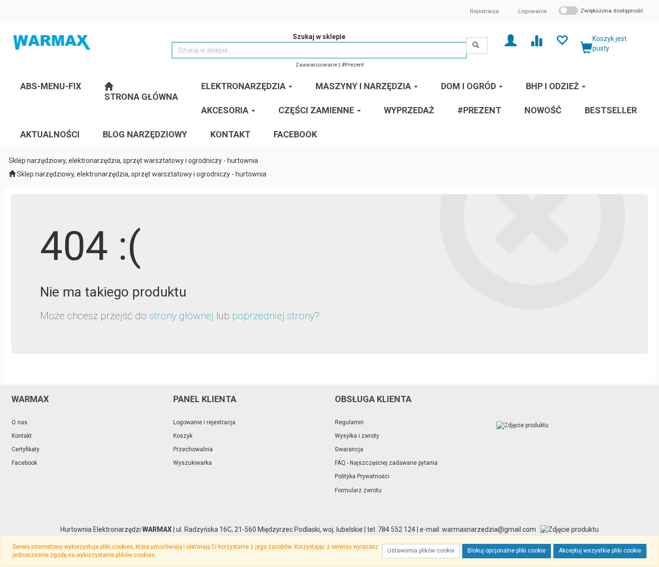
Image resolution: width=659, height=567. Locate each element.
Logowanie (532, 11)
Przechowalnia (193, 449)
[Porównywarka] (536, 39)
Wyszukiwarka (192, 462)
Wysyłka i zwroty (357, 435)
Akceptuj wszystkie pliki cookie (600, 550)
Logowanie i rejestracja (204, 422)
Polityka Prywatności (362, 476)
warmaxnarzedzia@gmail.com (489, 529)
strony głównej (181, 316)
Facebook (24, 462)
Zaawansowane (316, 64)
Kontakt (22, 435)
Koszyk (182, 435)
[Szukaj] (477, 45)
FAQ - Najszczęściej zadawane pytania (386, 462)
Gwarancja (349, 449)
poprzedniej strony (273, 316)
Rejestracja (484, 11)
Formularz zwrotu (358, 490)
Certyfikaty (26, 449)
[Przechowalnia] (561, 39)
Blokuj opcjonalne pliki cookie (506, 550)
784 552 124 (396, 529)
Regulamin (349, 422)
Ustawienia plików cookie (420, 550)
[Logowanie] (510, 39)
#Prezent (353, 64)
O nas (19, 422)
